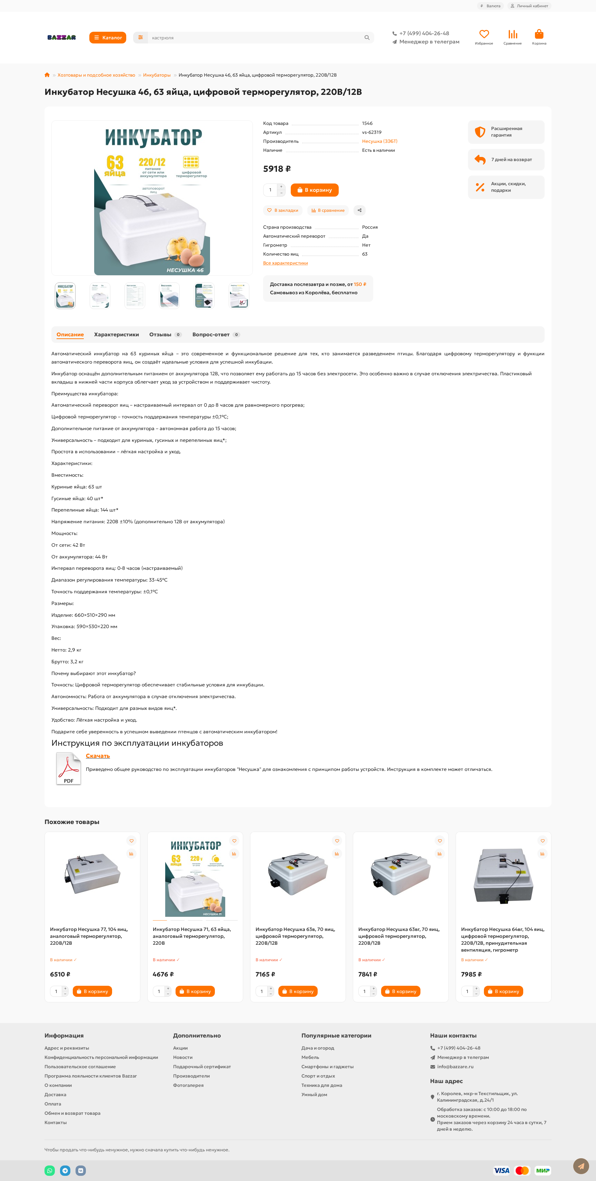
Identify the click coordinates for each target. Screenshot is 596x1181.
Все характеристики (285, 263)
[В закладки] (131, 840)
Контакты (55, 1122)
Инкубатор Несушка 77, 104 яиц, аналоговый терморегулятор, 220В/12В (89, 936)
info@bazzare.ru (455, 1067)
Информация (64, 1035)
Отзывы (164, 334)
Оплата (52, 1104)
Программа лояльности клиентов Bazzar (90, 1076)
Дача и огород (317, 1048)
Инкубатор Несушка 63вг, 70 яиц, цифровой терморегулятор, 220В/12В (399, 936)
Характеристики (116, 334)
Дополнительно (197, 1035)
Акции (180, 1048)
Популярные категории (336, 1035)
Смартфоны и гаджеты (327, 1067)
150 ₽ (360, 284)
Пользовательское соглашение (80, 1067)
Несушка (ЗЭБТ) (380, 141)
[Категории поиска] (140, 37)
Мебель (310, 1057)
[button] (52, 296)
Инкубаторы (157, 75)
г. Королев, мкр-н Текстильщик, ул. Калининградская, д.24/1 (477, 1097)
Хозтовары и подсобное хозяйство (96, 75)
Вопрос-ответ (215, 334)
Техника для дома (321, 1085)
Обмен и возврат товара (72, 1113)
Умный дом (314, 1095)
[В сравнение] (131, 853)
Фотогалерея (188, 1085)
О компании (58, 1085)
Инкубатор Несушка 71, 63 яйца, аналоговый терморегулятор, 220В (192, 936)
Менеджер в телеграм (429, 41)
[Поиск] (367, 37)
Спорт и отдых (318, 1076)
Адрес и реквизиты (66, 1048)
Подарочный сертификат (202, 1067)
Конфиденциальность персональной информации (101, 1057)
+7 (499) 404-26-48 (424, 33)
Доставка (55, 1095)
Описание (70, 334)
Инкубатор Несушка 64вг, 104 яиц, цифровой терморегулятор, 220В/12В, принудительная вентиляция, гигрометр (503, 939)
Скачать (98, 756)
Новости (182, 1057)
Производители (191, 1076)
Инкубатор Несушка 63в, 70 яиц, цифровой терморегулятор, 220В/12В (295, 936)
